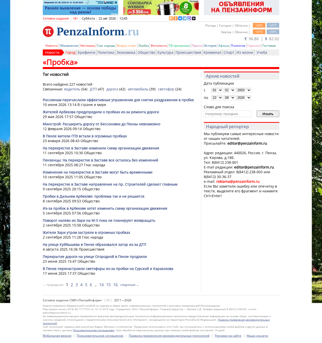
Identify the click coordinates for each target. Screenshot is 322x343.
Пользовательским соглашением (93, 330)
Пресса (197, 45)
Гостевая (269, 45)
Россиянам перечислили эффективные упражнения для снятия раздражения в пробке (118, 99)
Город (70, 52)
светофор (166, 89)
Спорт (229, 52)
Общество (146, 52)
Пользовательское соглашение (100, 335)
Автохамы (87, 45)
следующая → (129, 285)
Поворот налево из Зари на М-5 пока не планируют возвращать (99, 220)
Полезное (238, 45)
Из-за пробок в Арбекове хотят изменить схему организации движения (105, 208)
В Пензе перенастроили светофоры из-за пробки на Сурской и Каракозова (108, 268)
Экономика (125, 52)
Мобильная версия (57, 335)
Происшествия (188, 52)
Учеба (262, 52)
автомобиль (138, 89)
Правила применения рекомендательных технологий (169, 335)
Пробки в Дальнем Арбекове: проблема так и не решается (93, 196)
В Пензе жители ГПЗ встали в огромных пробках (85, 136)
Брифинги (86, 52)
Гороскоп (254, 45)
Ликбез (143, 45)
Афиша (223, 45)
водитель (72, 89)
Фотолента (159, 45)
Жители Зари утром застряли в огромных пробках (86, 232)
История (210, 45)
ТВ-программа (179, 45)
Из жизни (244, 52)
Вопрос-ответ (127, 45)
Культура (165, 52)
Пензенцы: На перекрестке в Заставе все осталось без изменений (100, 160)
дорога (112, 89)
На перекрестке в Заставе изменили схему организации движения (101, 148)
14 (101, 285)
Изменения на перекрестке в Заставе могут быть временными (97, 172)
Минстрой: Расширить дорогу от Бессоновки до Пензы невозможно (101, 124)
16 (115, 285)
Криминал (212, 52)
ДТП (93, 89)
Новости (51, 45)
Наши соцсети (257, 335)
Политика (106, 52)
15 (108, 285)
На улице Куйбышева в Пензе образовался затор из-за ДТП (94, 244)
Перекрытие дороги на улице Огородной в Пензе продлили (95, 256)
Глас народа (106, 45)
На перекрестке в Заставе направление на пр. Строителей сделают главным (110, 184)
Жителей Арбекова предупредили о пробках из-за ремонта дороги (101, 111)
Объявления (69, 45)
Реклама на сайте (228, 335)
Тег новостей (56, 74)
